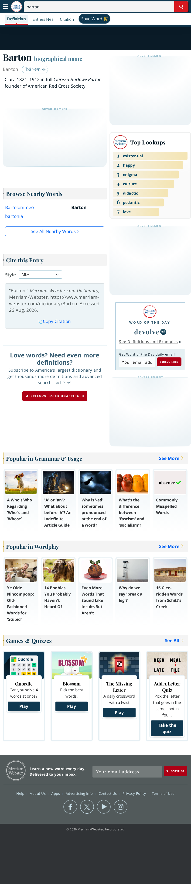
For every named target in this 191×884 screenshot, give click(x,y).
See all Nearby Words (53, 231)
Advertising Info (80, 793)
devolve (147, 331)
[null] (163, 332)
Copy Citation (57, 321)
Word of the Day (149, 322)
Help (20, 793)
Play (23, 706)
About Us (38, 793)
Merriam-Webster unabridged (54, 396)
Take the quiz (167, 728)
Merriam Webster (16, 770)
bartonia (14, 216)
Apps (56, 793)
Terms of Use (163, 793)
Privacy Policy (135, 793)
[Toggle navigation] (5, 6)
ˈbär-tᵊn (33, 69)
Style (10, 275)
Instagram (120, 807)
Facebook (70, 807)
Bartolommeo (19, 207)
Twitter (87, 807)
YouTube (104, 807)
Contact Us (108, 793)
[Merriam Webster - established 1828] (16, 6)
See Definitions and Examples (148, 341)
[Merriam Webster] (149, 311)
